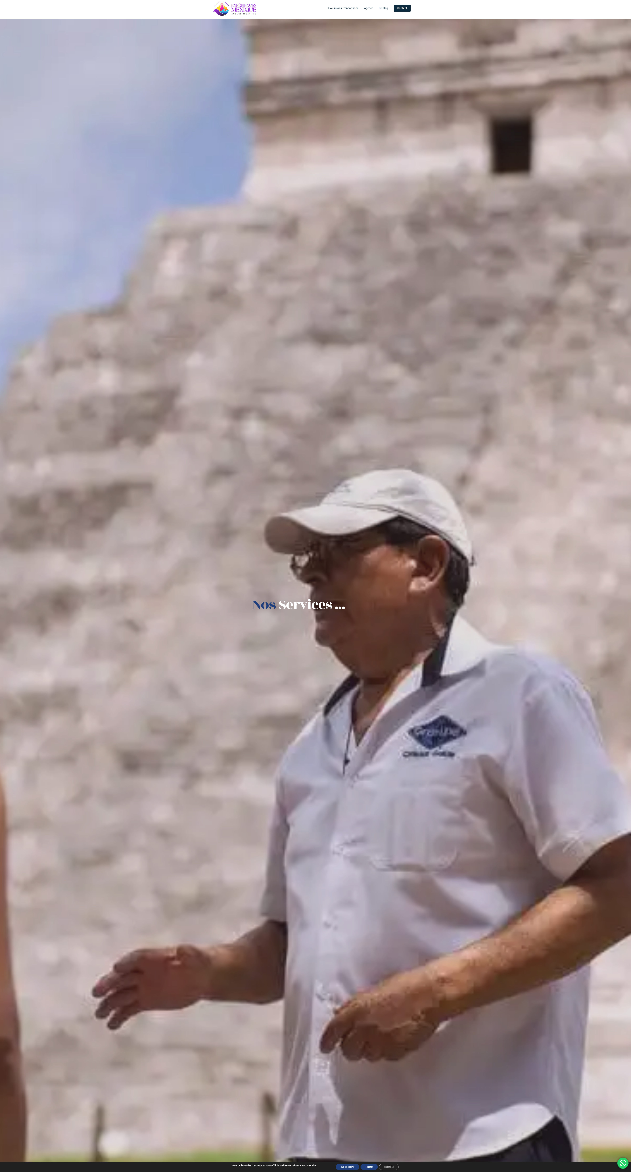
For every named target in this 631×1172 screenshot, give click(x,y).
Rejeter (369, 1166)
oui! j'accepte (347, 1166)
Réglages (389, 1166)
